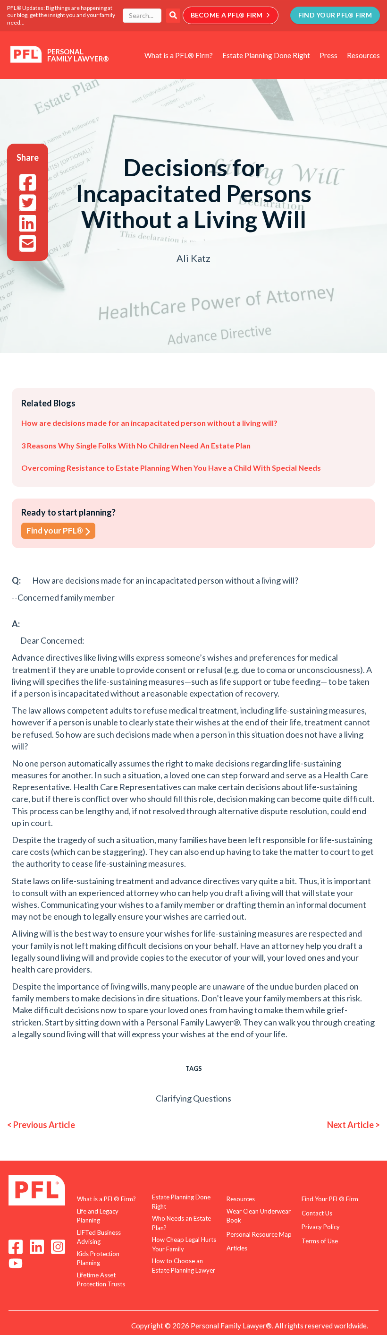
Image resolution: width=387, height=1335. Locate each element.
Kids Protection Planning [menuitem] (98, 1258)
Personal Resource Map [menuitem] (259, 1234)
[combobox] (142, 16)
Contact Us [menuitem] (317, 1213)
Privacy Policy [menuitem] (321, 1227)
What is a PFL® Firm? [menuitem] (178, 55)
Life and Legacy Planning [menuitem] (97, 1215)
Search (173, 16)
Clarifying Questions (193, 1098)
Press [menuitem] (328, 55)
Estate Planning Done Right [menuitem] (266, 55)
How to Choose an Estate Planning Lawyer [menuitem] (183, 1265)
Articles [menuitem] (237, 1248)
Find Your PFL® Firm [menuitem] (330, 1199)
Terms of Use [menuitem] (320, 1241)
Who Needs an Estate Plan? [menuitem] (181, 1223)
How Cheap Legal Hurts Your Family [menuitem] (184, 1244)
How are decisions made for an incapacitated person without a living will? (149, 422)
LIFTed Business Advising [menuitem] (99, 1237)
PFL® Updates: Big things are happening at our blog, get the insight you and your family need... (61, 15)
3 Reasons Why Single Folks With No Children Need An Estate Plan (136, 445)
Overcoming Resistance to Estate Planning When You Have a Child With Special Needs (171, 467)
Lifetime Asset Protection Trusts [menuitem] (101, 1279)
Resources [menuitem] (363, 55)
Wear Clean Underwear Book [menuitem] (259, 1215)
